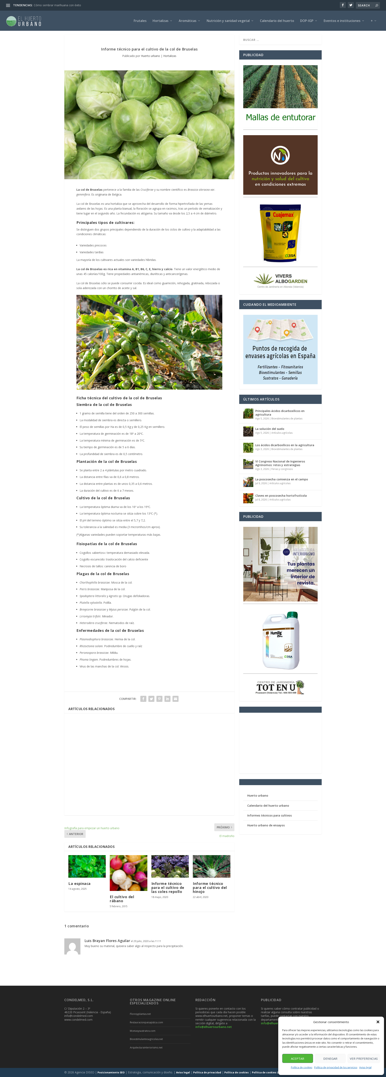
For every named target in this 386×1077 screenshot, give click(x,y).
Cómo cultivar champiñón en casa (56, 5)
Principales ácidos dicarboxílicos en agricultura (280, 412)
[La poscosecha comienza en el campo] (248, 482)
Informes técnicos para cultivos (269, 815)
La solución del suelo (269, 429)
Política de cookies (301, 1067)
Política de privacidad (207, 1072)
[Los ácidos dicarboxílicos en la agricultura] (248, 448)
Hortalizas (160, 21)
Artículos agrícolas (282, 433)
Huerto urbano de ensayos (266, 825)
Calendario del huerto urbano (268, 805)
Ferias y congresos (282, 469)
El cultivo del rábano (122, 898)
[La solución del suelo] (248, 431)
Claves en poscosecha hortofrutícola (281, 495)
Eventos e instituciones (342, 21)
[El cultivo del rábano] (128, 873)
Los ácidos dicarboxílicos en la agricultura (284, 445)
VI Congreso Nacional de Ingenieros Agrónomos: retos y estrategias (280, 463)
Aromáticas (187, 21)
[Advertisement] (149, 764)
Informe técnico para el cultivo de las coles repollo (167, 887)
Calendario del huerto (277, 21)
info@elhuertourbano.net (213, 1027)
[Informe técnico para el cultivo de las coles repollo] (170, 866)
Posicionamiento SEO (111, 1072)
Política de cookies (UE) (267, 1072)
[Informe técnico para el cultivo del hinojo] (211, 866)
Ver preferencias (364, 1058)
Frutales (140, 21)
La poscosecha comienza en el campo (281, 479)
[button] (378, 1022)
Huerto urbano (150, 56)
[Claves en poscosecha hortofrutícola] (248, 498)
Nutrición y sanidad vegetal (228, 21)
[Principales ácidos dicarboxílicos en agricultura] (248, 414)
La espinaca (79, 883)
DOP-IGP (306, 21)
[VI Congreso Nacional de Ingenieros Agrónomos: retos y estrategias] (248, 464)
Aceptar (297, 1058)
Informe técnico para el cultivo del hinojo (210, 887)
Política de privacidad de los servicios (335, 1067)
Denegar (330, 1058)
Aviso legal (365, 1067)
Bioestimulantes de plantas (286, 418)
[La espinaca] (87, 866)
